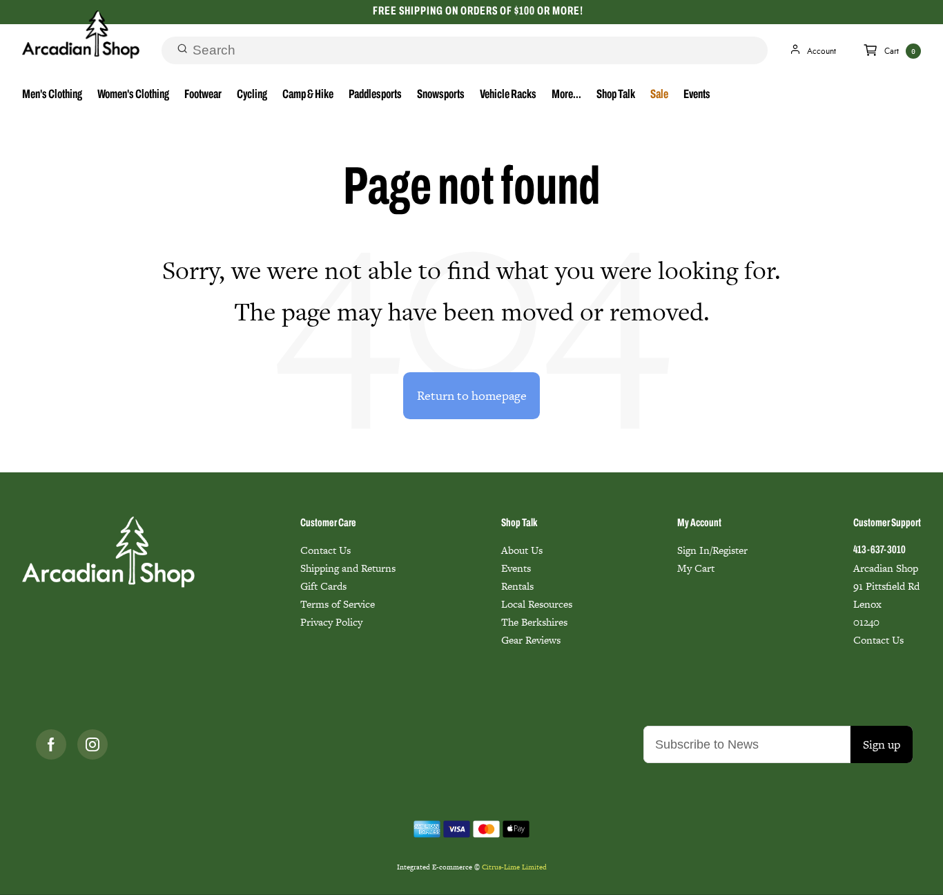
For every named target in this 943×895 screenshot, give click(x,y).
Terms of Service (337, 604)
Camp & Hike (307, 95)
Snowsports (441, 95)
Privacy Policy (331, 622)
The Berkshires (534, 622)
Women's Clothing (133, 95)
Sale (659, 95)
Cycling (252, 95)
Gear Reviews (531, 640)
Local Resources (536, 604)
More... (566, 95)
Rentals (517, 586)
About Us (522, 550)
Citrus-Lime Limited (514, 867)
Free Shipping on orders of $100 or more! (478, 11)
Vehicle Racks (508, 95)
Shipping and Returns (348, 568)
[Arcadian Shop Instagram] (92, 744)
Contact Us (325, 550)
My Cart (695, 568)
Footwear (203, 95)
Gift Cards (323, 586)
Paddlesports (375, 95)
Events (696, 95)
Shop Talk (615, 95)
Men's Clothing (52, 95)
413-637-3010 (879, 550)
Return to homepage (472, 395)
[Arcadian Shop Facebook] (51, 744)
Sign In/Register (712, 550)
